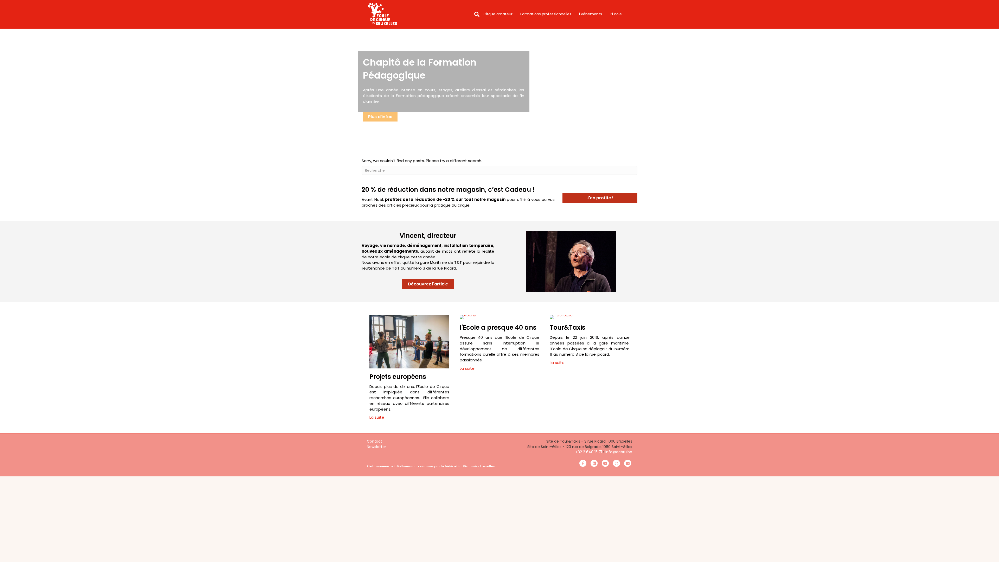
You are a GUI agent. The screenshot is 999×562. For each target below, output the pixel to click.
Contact (374, 441)
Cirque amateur (498, 14)
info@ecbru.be (618, 452)
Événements (590, 14)
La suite (376, 417)
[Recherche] (474, 14)
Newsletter (376, 446)
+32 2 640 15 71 (588, 452)
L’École (616, 14)
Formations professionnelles (545, 14)
